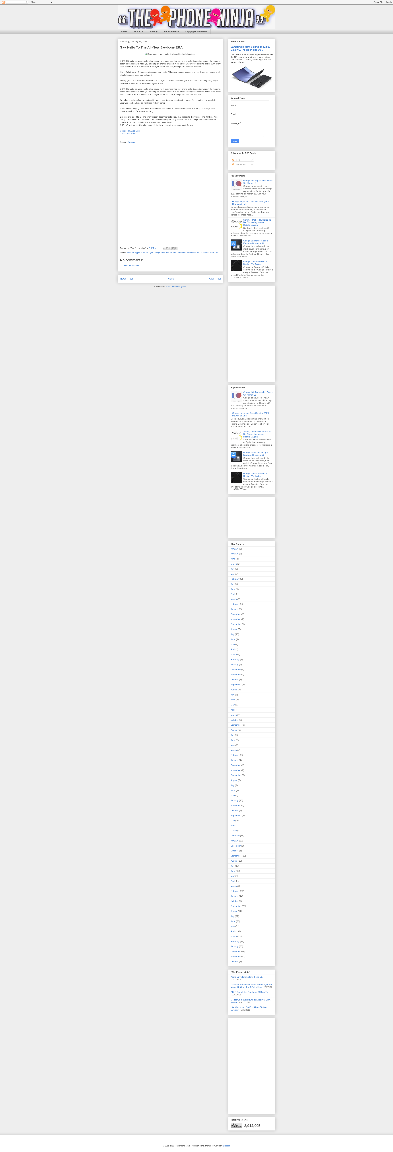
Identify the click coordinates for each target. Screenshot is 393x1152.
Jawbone (131, 142)
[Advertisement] (240, 333)
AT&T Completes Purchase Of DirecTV (249, 992)
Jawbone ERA (193, 252)
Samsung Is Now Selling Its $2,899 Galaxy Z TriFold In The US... (250, 48)
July (232, 569)
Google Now (159, 252)
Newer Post (126, 278)
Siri (217, 252)
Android (130, 252)
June (233, 559)
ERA (143, 252)
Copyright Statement (196, 31)
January (234, 549)
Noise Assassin (207, 252)
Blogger (226, 1146)
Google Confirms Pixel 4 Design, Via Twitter (255, 262)
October (234, 679)
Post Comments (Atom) (176, 287)
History (154, 31)
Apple (137, 252)
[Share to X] (170, 248)
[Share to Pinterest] (175, 248)
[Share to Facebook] (173, 248)
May (233, 574)
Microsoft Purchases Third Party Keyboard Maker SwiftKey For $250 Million (251, 985)
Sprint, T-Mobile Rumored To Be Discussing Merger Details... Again (257, 222)
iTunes (173, 252)
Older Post (215, 278)
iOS (167, 252)
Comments (239, 164)
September (236, 624)
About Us (138, 31)
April (233, 594)
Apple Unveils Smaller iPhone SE (247, 977)
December (236, 614)
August (234, 629)
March (234, 564)
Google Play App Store (130, 131)
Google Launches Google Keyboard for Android (255, 242)
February (235, 579)
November (236, 619)
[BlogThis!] (167, 248)
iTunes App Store (127, 133)
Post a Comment (131, 265)
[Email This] (164, 248)
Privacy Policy (171, 31)
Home (124, 31)
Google (149, 252)
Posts (237, 160)
